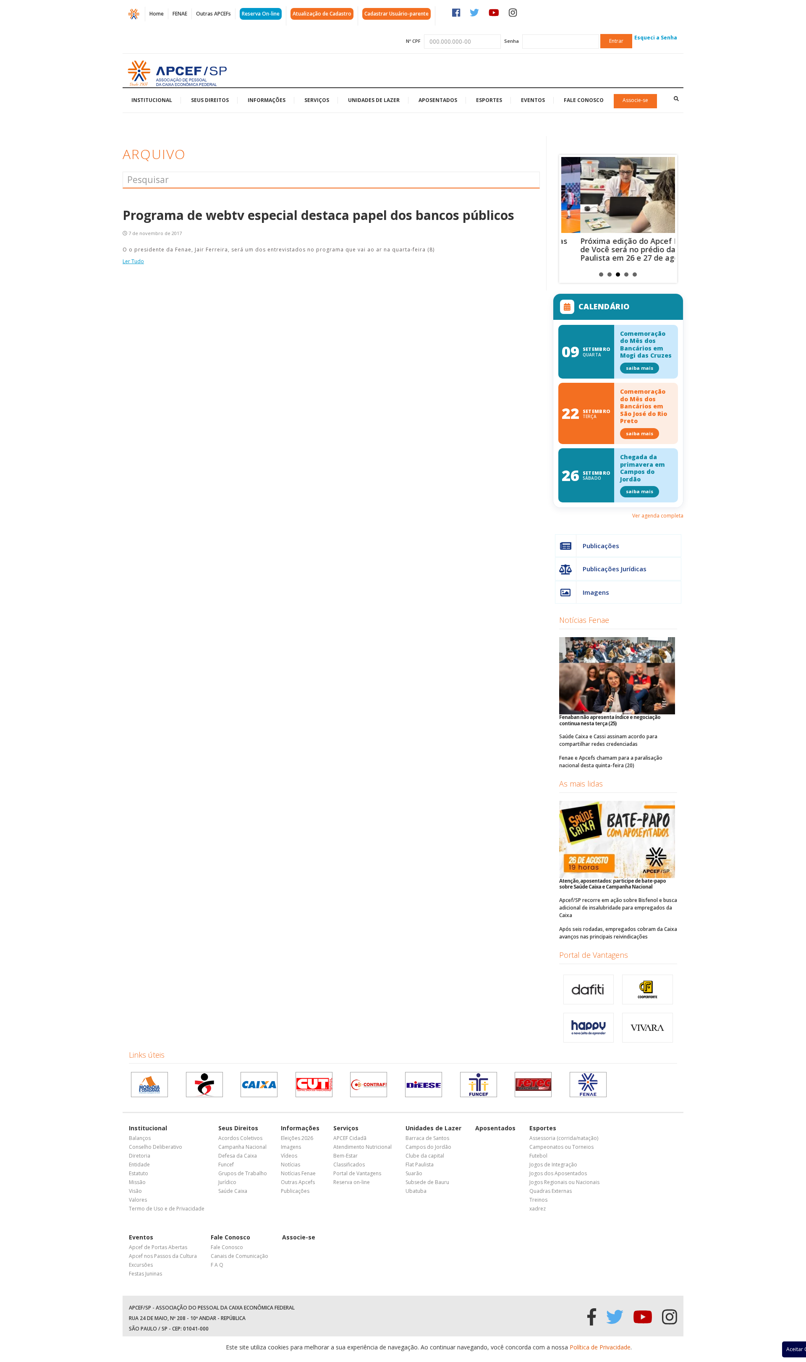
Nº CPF (413, 41)
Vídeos (289, 1155)
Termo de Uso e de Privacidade (166, 1208)
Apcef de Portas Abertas (158, 1247)
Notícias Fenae (584, 620)
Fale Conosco (584, 100)
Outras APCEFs (213, 13)
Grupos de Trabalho (242, 1173)
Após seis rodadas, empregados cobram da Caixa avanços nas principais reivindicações (618, 932)
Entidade (139, 1164)
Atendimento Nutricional (362, 1146)
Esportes (489, 100)
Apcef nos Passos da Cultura (163, 1256)
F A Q (217, 1264)
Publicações (601, 545)
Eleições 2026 (297, 1138)
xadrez (537, 1208)
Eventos (533, 100)
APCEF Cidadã (349, 1138)
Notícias (290, 1164)
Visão (135, 1191)
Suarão (414, 1173)
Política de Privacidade (600, 1347)
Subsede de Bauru (427, 1182)
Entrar (616, 40)
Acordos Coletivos (240, 1138)
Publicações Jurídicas (614, 569)
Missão (137, 1182)
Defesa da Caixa (237, 1155)
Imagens (596, 592)
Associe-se (635, 100)
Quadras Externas (550, 1191)
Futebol (538, 1155)
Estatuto (138, 1173)
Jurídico (227, 1182)
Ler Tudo (133, 261)
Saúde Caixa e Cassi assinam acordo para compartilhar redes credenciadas (608, 740)
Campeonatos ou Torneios (561, 1146)
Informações (266, 100)
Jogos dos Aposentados (558, 1173)
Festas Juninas (145, 1273)
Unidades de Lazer (374, 100)
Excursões (141, 1264)
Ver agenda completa (657, 515)
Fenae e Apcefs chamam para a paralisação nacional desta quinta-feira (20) (610, 761)
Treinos (538, 1199)
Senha (511, 41)
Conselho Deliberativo (155, 1146)
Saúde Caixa (232, 1191)
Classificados (349, 1164)
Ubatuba (416, 1191)
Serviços (316, 100)
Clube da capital (425, 1155)
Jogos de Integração (553, 1164)
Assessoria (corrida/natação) (563, 1138)
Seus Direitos (210, 100)
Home (156, 13)
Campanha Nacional (242, 1146)
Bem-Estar (345, 1155)
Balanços (140, 1138)
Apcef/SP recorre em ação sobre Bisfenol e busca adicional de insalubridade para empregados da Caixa (618, 908)
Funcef (226, 1164)
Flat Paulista (420, 1164)
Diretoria (139, 1155)
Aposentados (438, 100)
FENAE (180, 13)
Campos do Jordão (428, 1146)
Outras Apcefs (298, 1182)
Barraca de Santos (427, 1138)
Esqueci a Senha (655, 37)
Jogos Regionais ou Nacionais (564, 1182)
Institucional (151, 100)
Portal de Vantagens (593, 955)
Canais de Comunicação (239, 1256)
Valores (138, 1199)
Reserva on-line (351, 1182)
